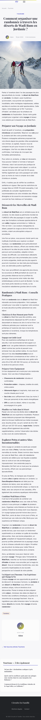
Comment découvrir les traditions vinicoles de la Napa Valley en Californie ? (19, 685)
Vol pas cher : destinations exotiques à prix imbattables (18, 670)
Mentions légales (17, 709)
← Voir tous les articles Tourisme (13, 647)
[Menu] (24, 1)
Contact (26, 709)
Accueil (4, 8)
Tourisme (10, 8)
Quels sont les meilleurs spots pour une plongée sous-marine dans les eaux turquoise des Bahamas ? (20, 678)
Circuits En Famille (20, 702)
